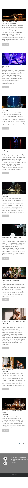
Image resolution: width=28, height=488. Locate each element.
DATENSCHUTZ (23, 459)
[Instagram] (5, 463)
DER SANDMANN (7, 66)
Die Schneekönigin (7, 109)
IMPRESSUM (22, 457)
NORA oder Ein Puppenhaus (10, 280)
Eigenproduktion (5, 23)
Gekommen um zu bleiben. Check (12, 237)
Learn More (6, 44)
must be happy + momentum (10, 21)
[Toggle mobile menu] (25, 2)
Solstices (5, 194)
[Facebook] (5, 459)
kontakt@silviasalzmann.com (18, 457)
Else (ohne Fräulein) (8, 369)
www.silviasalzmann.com (17, 459)
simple (4, 150)
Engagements (13, 23)
